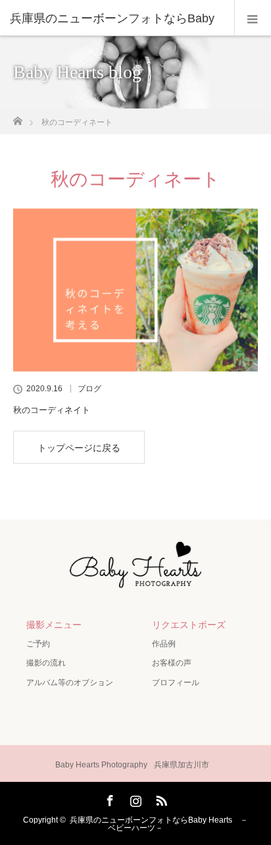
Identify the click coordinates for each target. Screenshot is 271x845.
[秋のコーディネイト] (135, 290)
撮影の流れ (46, 662)
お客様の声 (171, 662)
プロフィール (175, 682)
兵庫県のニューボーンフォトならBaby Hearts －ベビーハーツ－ (159, 824)
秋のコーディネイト (51, 410)
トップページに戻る (78, 448)
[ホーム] (17, 117)
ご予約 (38, 643)
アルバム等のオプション (69, 682)
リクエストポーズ (189, 624)
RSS (160, 798)
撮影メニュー (54, 624)
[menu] (252, 18)
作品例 (164, 643)
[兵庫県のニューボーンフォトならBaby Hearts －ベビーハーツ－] (135, 582)
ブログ (89, 389)
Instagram (134, 798)
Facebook (108, 798)
